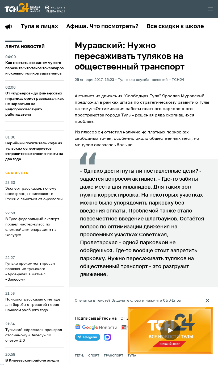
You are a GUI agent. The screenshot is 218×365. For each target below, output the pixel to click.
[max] (107, 337)
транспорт (113, 355)
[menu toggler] (210, 9)
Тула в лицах (39, 26)
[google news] (96, 327)
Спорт (93, 355)
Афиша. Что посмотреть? (102, 26)
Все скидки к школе (175, 26)
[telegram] (87, 337)
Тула (132, 355)
